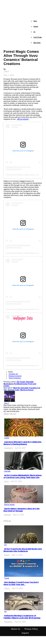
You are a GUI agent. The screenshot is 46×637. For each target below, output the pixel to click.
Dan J (6, 71)
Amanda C (8, 448)
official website (23, 119)
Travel (6, 578)
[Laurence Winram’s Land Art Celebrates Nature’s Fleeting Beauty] (24, 435)
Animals (35, 26)
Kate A (6, 555)
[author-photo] (10, 401)
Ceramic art (13, 374)
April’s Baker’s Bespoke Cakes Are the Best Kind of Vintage (22, 509)
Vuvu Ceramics (15, 378)
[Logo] (6, 18)
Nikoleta (7, 515)
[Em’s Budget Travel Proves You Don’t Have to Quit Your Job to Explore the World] (24, 576)
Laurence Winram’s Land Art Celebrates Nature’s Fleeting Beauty (22, 443)
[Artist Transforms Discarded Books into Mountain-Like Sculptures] (24, 542)
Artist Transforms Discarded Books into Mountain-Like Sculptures (23, 550)
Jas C (6, 481)
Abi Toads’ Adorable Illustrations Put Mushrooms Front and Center (20, 384)
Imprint (25, 633)
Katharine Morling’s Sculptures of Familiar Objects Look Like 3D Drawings (22, 616)
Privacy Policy (31, 629)
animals (7, 471)
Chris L (7, 588)
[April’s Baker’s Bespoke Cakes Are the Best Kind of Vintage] (24, 502)
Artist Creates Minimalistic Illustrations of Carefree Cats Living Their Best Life (23, 476)
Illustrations (37, 42)
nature (6, 438)
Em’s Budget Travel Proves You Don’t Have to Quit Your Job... (21, 583)
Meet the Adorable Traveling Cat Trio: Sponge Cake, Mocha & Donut (22, 389)
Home (35, 21)
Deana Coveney (15, 376)
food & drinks (9, 505)
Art (34, 32)
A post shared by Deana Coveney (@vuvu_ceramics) (25, 175)
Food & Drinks (37, 37)
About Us (15, 629)
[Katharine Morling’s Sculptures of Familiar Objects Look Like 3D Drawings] (24, 609)
